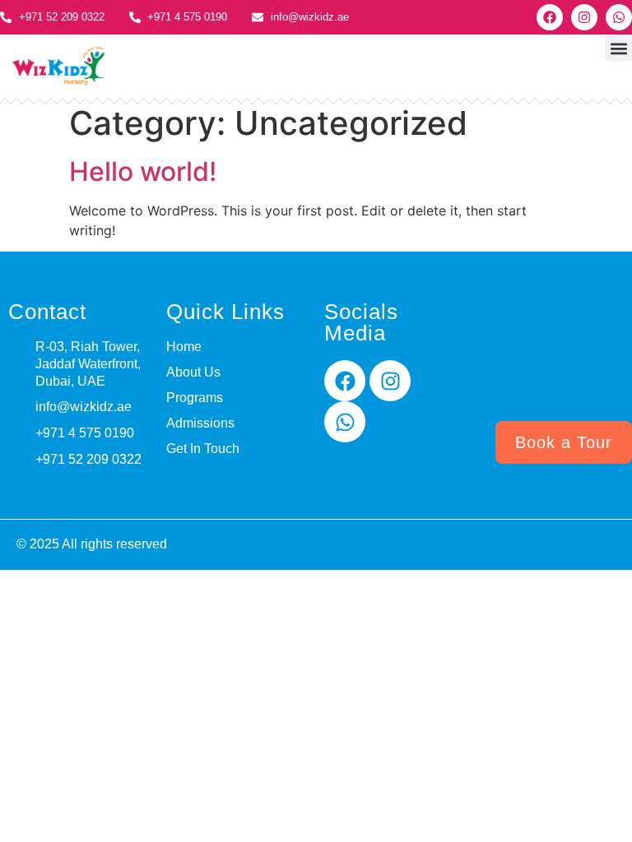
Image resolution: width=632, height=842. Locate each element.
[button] (618, 48)
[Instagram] (584, 17)
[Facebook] (550, 17)
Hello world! (142, 171)
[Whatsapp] (619, 17)
